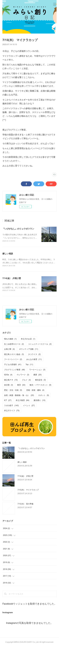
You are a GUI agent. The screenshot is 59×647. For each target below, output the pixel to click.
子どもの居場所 (12, 364)
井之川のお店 (28, 338)
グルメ (26, 379)
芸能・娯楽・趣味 (35, 390)
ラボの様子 (11, 405)
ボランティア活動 (28, 349)
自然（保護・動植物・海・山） (19, 395)
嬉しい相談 (7, 253)
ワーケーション (37, 369)
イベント (29, 405)
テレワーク (23, 374)
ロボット (43, 395)
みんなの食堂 (34, 359)
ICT (7, 400)
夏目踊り (39, 400)
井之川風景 (22, 400)
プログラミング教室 (14, 369)
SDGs (8, 374)
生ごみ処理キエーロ (14, 344)
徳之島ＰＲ (11, 379)
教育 (21, 384)
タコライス (34, 354)
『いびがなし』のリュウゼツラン (18, 228)
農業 (37, 374)
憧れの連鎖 (10, 338)
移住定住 (40, 379)
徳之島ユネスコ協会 (14, 354)
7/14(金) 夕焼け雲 (11, 278)
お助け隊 (9, 349)
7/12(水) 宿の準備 (25, 503)
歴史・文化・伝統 (13, 390)
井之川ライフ (12, 410)
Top (29, 364)
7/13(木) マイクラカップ (28, 489)
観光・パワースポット (40, 384)
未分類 (8, 384)
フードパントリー (13, 359)
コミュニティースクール (40, 344)
